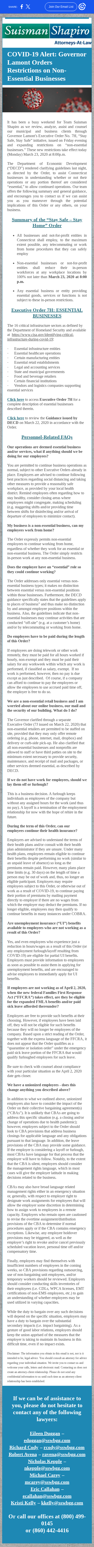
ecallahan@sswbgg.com (47, 1496)
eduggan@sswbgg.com (47, 1440)
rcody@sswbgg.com (64, 1447)
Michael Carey (45, 1475)
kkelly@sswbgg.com (62, 1502)
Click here (15, 399)
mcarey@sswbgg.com (47, 1482)
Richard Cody (23, 1447)
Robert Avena (23, 1454)
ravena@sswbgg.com (64, 1454)
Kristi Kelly (23, 1502)
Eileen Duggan (45, 1433)
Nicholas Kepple (45, 1461)
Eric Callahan (45, 1489)
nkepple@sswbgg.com (47, 1468)
